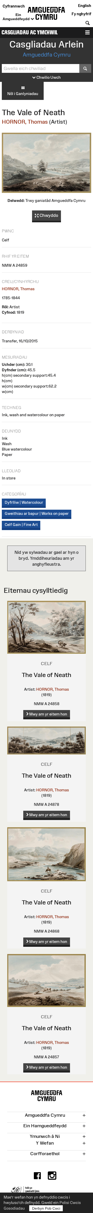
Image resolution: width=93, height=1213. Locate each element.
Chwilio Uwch (48, 77)
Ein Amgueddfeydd (17, 17)
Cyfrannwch (14, 6)
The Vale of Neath (46, 674)
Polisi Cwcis (70, 1202)
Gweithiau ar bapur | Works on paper (37, 513)
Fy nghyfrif (81, 14)
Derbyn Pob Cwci (46, 1208)
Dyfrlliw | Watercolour (24, 502)
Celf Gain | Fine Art (21, 524)
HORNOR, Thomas (25, 122)
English (84, 5)
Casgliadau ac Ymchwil (30, 32)
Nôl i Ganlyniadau (22, 93)
